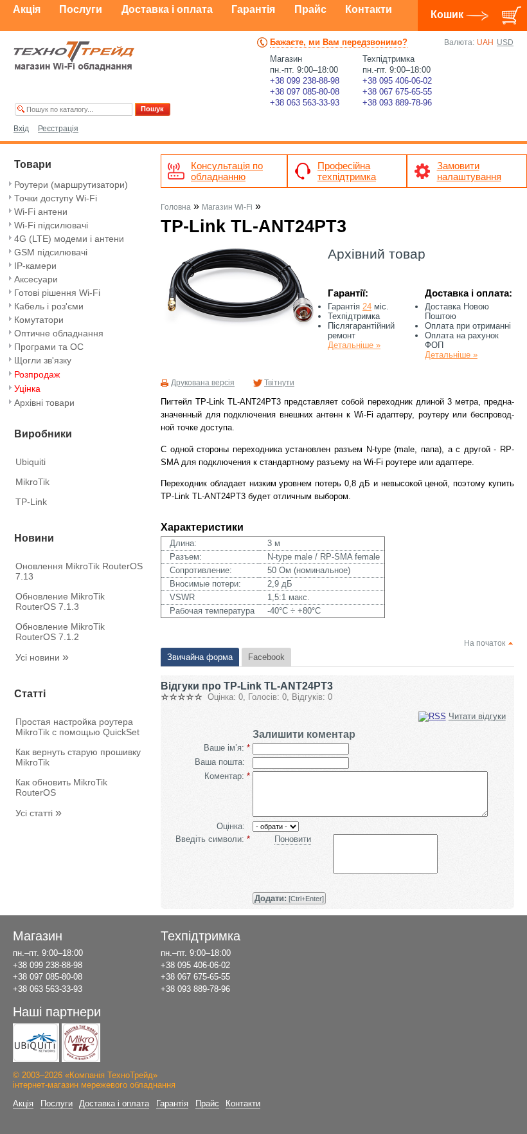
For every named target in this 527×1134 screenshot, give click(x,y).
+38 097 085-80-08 (304, 91)
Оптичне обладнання (58, 333)
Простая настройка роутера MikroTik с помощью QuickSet (77, 727)
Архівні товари (44, 403)
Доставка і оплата (167, 9)
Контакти (368, 9)
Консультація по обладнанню (227, 171)
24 (366, 306)
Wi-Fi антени (40, 211)
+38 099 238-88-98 (304, 81)
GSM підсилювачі (50, 252)
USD (505, 42)
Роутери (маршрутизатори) (71, 184)
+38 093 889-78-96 (397, 102)
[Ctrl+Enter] (289, 898)
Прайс (310, 9)
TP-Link (31, 502)
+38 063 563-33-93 (304, 102)
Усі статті (38, 813)
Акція (26, 9)
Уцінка (27, 388)
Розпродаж (37, 374)
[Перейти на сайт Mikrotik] (81, 1042)
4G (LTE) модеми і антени (69, 238)
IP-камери (35, 266)
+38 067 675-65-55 (397, 91)
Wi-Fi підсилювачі (51, 225)
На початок (484, 643)
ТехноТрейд (74, 56)
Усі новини (42, 657)
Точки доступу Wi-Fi (55, 198)
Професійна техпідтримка (346, 171)
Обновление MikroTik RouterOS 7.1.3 (60, 601)
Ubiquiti (30, 462)
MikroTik (32, 482)
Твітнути (279, 382)
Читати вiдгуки (477, 716)
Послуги (80, 9)
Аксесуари (36, 279)
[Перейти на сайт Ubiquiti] (36, 1042)
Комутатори (39, 320)
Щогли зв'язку (42, 360)
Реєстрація (58, 128)
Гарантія (253, 9)
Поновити (292, 839)
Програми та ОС (49, 347)
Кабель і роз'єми (49, 306)
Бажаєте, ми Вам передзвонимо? (338, 42)
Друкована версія (203, 382)
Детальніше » (354, 345)
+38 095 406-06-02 (397, 81)
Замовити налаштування (469, 171)
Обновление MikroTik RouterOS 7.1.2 (60, 631)
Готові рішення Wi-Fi (57, 293)
